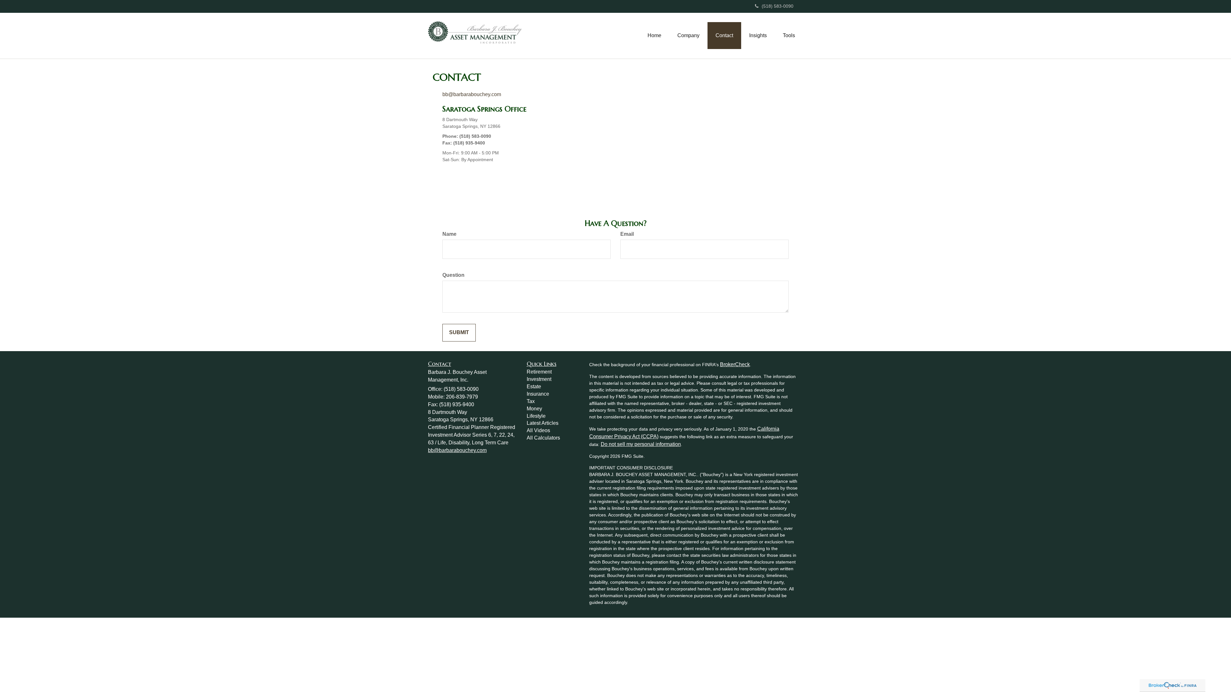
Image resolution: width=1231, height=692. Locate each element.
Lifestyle (536, 416)
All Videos (538, 430)
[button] (688, 35)
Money (534, 408)
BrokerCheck (735, 364)
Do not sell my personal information (641, 444)
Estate (534, 386)
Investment (539, 379)
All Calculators (543, 438)
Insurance (538, 394)
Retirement (539, 372)
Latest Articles (542, 423)
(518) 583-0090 (777, 6)
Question (453, 275)
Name (449, 234)
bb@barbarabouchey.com (471, 94)
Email (627, 234)
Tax (531, 401)
